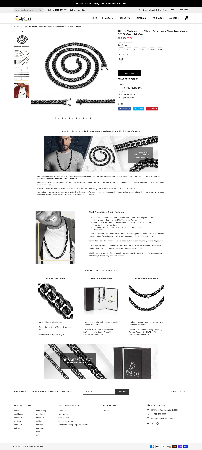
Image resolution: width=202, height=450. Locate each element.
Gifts (38, 435)
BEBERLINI (131, 94)
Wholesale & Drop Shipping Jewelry (73, 425)
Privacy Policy (64, 417)
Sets (38, 432)
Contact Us (63, 414)
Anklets (173, 18)
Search (106, 410)
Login (172, 10)
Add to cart (130, 73)
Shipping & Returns (66, 421)
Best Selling (41, 410)
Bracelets (125, 18)
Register (184, 10)
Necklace (131, 97)
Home (94, 18)
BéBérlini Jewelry (36, 446)
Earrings (141, 18)
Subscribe (122, 391)
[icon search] (40, 10)
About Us (62, 410)
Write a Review (125, 42)
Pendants (157, 18)
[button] (22, 31)
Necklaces (107, 18)
